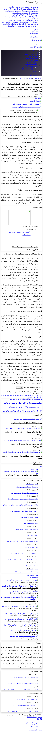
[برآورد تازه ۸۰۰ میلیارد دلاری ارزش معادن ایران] (21, 613)
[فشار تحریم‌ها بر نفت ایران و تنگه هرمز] (24, 630)
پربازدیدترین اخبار (32, 575)
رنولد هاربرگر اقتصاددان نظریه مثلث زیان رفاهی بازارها (20, 22)
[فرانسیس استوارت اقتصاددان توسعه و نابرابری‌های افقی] (22, 452)
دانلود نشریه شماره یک (26, 67)
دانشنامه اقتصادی (32, 62)
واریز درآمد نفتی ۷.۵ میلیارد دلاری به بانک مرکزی (22, 26)
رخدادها (35, 71)
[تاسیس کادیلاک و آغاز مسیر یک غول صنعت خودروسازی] (23, 440)
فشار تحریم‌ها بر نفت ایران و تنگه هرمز (25, 13)
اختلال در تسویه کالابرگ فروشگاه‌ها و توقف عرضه (23, 593)
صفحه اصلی (34, 50)
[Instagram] (38, 719)
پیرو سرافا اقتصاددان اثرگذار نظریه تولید (25, 15)
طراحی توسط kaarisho (34, 717)
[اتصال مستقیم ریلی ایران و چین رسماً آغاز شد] (22, 580)
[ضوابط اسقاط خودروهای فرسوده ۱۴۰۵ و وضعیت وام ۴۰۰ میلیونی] (19, 599)
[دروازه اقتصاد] (37, 40)
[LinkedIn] (41, 719)
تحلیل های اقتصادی (32, 58)
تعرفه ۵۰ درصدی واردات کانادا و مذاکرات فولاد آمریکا (20, 24)
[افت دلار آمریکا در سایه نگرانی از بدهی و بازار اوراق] (20, 619)
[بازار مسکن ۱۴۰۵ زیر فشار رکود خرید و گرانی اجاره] (20, 586)
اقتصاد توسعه (33, 56)
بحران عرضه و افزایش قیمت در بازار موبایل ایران (22, 11)
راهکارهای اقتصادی (31, 64)
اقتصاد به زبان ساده (31, 54)
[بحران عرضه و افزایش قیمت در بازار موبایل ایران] (21, 625)
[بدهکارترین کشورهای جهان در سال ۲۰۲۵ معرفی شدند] (19, 606)
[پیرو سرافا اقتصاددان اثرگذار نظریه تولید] (28, 419)
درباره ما (35, 724)
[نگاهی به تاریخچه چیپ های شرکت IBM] (19, 238)
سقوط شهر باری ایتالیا (30, 226)
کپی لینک (19, 387)
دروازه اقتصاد (37, 78)
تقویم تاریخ (34, 60)
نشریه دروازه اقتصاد (31, 66)
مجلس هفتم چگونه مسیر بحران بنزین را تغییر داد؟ (21, 20)
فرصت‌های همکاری (31, 722)
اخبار (36, 52)
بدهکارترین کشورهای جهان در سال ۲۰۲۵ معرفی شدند (22, 608)
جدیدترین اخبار (33, 577)
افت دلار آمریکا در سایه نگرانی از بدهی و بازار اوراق (21, 9)
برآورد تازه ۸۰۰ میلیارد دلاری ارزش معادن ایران (22, 7)
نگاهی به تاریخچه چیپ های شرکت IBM (25, 247)
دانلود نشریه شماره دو (27, 69)
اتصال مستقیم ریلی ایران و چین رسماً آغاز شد (24, 582)
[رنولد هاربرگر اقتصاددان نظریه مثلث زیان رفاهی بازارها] (23, 428)
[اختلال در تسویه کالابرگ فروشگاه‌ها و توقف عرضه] (20, 591)
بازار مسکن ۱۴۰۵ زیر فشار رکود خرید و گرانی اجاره (22, 588)
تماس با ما (34, 726)
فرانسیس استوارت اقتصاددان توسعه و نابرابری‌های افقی (21, 475)
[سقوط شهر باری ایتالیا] (19, 217)
